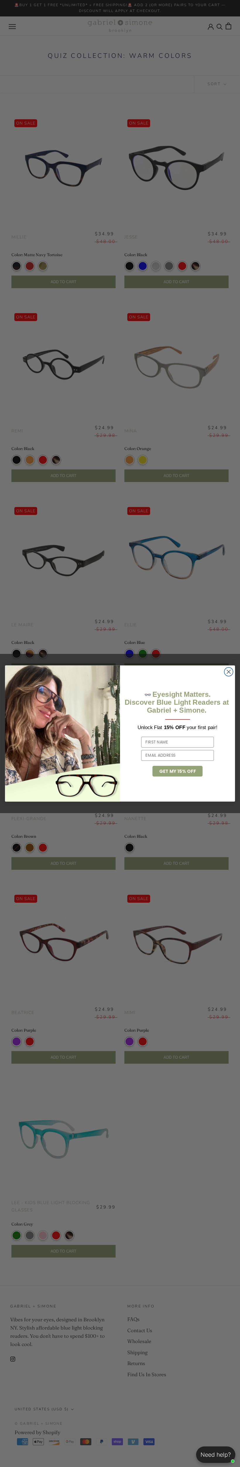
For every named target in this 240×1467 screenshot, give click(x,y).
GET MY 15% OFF (177, 771)
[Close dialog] (228, 671)
